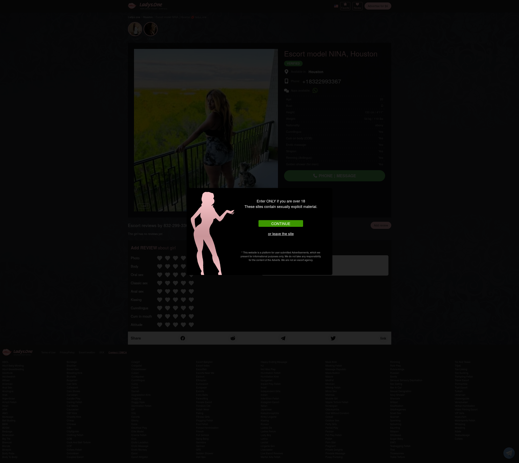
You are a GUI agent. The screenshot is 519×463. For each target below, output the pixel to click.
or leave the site (281, 233)
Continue (280, 223)
